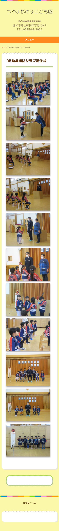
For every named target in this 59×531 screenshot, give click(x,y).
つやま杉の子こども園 (29, 11)
